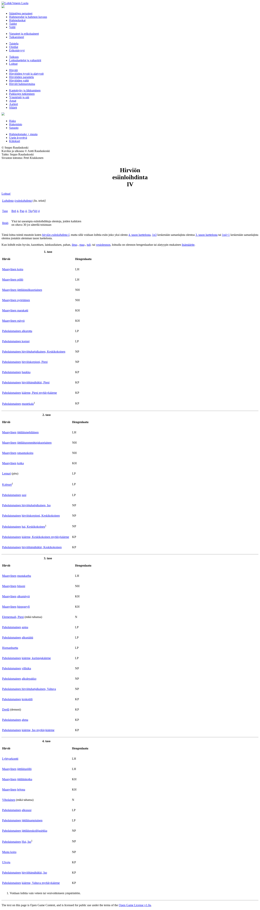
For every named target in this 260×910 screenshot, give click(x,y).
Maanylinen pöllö (12, 279)
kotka (20, 463)
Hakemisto (15, 124)
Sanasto (13, 127)
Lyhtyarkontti (10, 758)
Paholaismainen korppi (16, 341)
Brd (13, 211)
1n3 (154, 234)
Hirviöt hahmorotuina (22, 84)
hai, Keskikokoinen (33, 526)
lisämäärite (188, 244)
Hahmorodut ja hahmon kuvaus (28, 16)
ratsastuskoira (25, 453)
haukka (26, 372)
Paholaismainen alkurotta (17, 331)
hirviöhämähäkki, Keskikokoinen (42, 547)
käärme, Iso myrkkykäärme (38, 730)
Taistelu (13, 43)
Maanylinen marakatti (15, 310)
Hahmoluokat (17, 20)
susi (24, 495)
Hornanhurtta (10, 647)
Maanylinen (9, 432)
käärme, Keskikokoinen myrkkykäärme (45, 537)
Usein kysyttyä (18, 137)
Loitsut (13, 63)
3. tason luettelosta (206, 234)
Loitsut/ (6, 193)
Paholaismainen (11, 361)
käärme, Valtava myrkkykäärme (41, 882)
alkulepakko (29, 678)
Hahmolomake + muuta (23, 134)
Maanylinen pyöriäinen (16, 300)
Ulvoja (6, 862)
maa (81, 244)
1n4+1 (226, 234)
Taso (5, 211)
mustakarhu (24, 575)
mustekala (28, 403)
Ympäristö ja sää (19, 97)
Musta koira (9, 852)
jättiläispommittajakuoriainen (34, 442)
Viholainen (8, 799)
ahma (25, 719)
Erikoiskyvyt (17, 50)
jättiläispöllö (24, 769)
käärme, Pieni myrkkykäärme (39, 392)
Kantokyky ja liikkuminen (25, 90)
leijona (21, 789)
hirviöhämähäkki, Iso (34, 872)
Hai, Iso (26, 841)
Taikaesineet (16, 37)
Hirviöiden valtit (19, 80)
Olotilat (13, 47)
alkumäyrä (23, 596)
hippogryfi (23, 606)
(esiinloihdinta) (23, 200)
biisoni (21, 586)
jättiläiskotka (24, 779)
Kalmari (7, 484)
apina (25, 627)
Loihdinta (8, 200)
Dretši (5, 709)
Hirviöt (13, 70)
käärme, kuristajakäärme (36, 658)
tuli (89, 244)
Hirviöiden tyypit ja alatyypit (26, 73)
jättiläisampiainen (32, 820)
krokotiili (27, 699)
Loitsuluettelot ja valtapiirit (25, 60)
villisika (26, 668)
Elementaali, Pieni (13, 617)
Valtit (12, 27)
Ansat (12, 100)
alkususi (26, 810)
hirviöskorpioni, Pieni (35, 361)
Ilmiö (5, 223)
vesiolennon (103, 244)
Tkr (30, 211)
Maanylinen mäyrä (13, 320)
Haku (12, 120)
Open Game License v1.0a (135, 905)
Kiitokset (14, 141)
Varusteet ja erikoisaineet (24, 33)
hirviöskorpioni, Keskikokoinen (41, 515)
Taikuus (14, 56)
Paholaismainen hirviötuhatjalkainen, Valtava (29, 689)
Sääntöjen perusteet (20, 13)
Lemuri (6, 473)
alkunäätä (27, 637)
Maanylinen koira (12, 269)
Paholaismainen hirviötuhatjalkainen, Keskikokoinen (33, 351)
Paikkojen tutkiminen (22, 93)
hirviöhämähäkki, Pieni (35, 382)
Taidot (13, 23)
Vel (35, 211)
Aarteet (13, 104)
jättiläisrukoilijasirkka (34, 830)
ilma (74, 244)
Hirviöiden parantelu (21, 77)
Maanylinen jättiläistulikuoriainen (22, 289)
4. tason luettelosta (139, 234)
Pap (22, 211)
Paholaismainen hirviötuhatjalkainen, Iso (26, 505)
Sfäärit (13, 107)
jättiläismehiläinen (28, 432)
